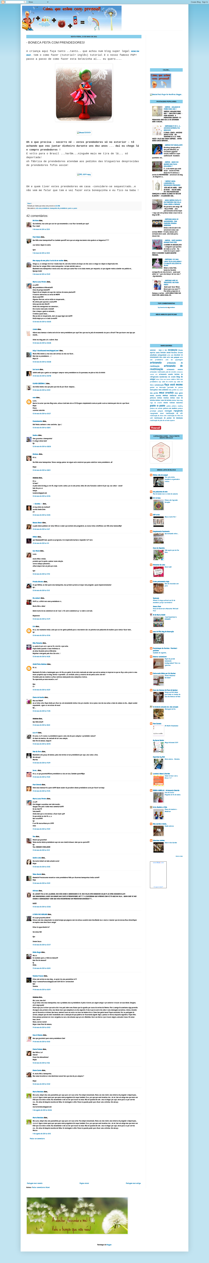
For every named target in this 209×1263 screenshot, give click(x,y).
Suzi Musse (36, 551)
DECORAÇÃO (172, 350)
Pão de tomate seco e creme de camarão (165, 494)
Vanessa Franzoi (38, 976)
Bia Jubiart (36, 598)
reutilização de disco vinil (158, 416)
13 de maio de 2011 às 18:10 (41, 725)
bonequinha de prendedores (58, 208)
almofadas (153, 355)
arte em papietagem (174, 360)
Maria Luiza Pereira (39, 282)
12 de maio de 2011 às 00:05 (42, 322)
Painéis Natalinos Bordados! (170, 677)
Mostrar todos (179, 856)
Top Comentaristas (163, 307)
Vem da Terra (37, 751)
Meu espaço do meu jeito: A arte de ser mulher (48, 260)
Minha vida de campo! (160, 475)
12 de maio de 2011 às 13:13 (41, 590)
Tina (34, 836)
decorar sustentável (159, 657)
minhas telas (176, 400)
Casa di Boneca (38, 1035)
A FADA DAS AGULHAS (40, 914)
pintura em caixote (156, 408)
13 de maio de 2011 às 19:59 (41, 829)
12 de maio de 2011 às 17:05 (41, 711)
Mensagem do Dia (170, 709)
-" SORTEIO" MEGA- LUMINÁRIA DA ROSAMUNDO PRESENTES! (172, 183)
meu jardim (172, 390)
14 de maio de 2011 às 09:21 (41, 1027)
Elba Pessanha (37, 643)
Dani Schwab (37, 784)
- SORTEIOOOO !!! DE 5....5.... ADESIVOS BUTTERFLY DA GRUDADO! (172, 128)
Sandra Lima (37, 858)
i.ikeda (35, 329)
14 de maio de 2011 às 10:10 (41, 1041)
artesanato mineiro (175, 369)
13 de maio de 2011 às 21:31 (41, 850)
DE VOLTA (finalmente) (171, 726)
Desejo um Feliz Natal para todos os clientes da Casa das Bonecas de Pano (172, 694)
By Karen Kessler (158, 740)
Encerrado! (168, 567)
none (34, 397)
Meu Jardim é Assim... (160, 824)
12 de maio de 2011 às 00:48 (42, 376)
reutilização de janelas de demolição (168, 418)
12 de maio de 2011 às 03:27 (42, 413)
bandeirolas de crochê (167, 377)
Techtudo (156, 598)
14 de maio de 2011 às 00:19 (41, 989)
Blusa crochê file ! (170, 517)
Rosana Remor (37, 523)
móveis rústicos (169, 403)
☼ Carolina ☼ (37, 504)
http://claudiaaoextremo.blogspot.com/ (46, 350)
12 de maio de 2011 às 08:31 (41, 470)
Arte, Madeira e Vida (160, 807)
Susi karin (36, 369)
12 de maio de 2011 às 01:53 (41, 390)
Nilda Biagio (37, 952)
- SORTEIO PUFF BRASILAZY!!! (173, 145)
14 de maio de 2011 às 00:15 (41, 968)
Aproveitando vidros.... (172, 534)
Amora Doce (157, 606)
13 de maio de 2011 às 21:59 (41, 883)
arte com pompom (173, 357)
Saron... (35, 770)
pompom (160, 411)
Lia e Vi (35, 733)
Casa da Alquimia (159, 548)
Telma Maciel (37, 874)
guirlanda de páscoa (175, 387)
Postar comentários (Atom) (41, 1187)
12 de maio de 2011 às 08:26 (42, 446)
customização (159, 385)
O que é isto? (158, 887)
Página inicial (84, 1183)
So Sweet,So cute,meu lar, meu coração (165, 707)
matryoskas (154, 390)
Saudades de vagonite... (160, 653)
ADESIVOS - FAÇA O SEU (158, 350)
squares (172, 420)
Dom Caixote (157, 723)
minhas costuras (169, 395)
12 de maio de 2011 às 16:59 (41, 690)
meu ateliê (180, 390)
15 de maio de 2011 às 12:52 (41, 1084)
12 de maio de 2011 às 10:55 (41, 515)
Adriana (35, 891)
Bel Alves (36, 220)
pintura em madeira (170, 408)
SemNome (172, 307)
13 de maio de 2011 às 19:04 (41, 763)
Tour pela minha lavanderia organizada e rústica (172, 479)
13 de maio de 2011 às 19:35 (41, 791)
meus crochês (166, 392)
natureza (179, 403)
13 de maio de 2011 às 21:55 (41, 867)
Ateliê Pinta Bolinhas (40, 664)
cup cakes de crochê (166, 382)
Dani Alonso (37, 237)
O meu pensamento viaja (161, 581)
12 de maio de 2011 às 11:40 (41, 574)
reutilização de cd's (174, 413)
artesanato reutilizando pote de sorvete (163, 372)
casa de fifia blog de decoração (163, 631)
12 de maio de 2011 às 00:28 (42, 343)
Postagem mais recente (34, 1183)
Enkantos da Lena (159, 565)
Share (29, 203)
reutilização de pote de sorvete (159, 420)
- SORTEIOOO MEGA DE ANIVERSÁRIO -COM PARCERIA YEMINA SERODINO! (171, 222)
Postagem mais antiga (133, 1183)
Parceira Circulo (177, 352)
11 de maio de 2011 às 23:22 (41, 274)
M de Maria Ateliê (159, 615)
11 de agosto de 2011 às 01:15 (42, 1134)
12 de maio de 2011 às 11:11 (41, 543)
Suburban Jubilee (158, 840)
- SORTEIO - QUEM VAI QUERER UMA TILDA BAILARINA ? (171, 164)
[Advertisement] (84, 1161)
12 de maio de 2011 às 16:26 (41, 656)
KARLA (35, 537)
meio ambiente (163, 390)
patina (169, 406)
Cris (34, 626)
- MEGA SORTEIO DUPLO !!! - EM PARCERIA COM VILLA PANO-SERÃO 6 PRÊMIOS (173, 202)
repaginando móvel (157, 413)
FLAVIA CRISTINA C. (39, 383)
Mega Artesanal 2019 (171, 742)
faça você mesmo (173, 384)
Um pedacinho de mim (160, 492)
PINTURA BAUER (165, 353)
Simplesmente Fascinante (161, 531)
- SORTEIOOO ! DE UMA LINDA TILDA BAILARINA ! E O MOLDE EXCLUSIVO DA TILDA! (173, 262)
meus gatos (179, 393)
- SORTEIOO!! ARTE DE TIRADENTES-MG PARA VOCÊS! (171, 282)
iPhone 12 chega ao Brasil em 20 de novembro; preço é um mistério (164, 601)
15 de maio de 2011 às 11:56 (41, 1063)
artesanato (156, 362)
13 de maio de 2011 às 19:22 (41, 777)
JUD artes (156, 515)
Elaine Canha (37, 1070)
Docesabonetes (37, 421)
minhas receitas (163, 398)
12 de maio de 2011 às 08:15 (41, 427)
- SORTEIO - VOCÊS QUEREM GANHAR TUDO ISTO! (173, 241)
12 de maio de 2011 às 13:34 (41, 619)
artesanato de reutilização (166, 367)
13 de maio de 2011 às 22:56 (42, 907)
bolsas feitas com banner (163, 379)
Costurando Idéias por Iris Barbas (164, 673)
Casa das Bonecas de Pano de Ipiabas (165, 690)
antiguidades (162, 355)
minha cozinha (155, 395)
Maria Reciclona (38, 1092)
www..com (158, 862)
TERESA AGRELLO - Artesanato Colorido (166, 790)
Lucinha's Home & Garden (161, 774)
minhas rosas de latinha (163, 400)
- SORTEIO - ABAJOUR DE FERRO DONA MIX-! (172, 108)
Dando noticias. (169, 826)
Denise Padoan (37, 1049)
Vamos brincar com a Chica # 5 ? (171, 777)
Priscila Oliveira (38, 582)
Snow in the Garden (171, 843)
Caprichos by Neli (159, 757)
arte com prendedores (42, 208)
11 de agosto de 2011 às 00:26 (42, 1110)
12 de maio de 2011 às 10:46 (41, 496)
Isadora (35, 435)
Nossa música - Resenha (172, 759)
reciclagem (168, 411)
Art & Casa (157, 498)
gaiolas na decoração (158, 387)
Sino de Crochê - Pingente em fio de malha (172, 794)
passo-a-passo (72, 208)
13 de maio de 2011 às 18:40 (41, 744)
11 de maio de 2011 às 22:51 (41, 229)
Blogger (109, 1245)
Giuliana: (36, 454)
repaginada (178, 410)
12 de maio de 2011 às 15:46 (41, 635)
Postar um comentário (37, 1138)
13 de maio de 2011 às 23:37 (42, 945)
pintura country (177, 406)
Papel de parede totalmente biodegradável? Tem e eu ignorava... (172, 662)
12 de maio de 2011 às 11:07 (41, 529)
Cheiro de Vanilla (38, 697)
